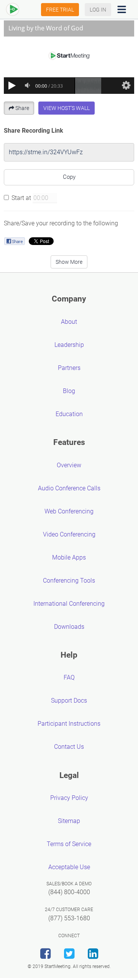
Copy (69, 176)
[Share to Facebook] (14, 241)
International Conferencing (69, 603)
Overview (69, 465)
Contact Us (69, 746)
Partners (69, 368)
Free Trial (60, 10)
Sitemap (69, 821)
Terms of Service (69, 844)
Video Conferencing (69, 534)
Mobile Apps (69, 557)
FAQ (69, 677)
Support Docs (69, 700)
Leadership (69, 344)
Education (69, 414)
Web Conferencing (69, 511)
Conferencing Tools (69, 580)
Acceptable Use (69, 867)
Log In (98, 10)
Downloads (69, 626)
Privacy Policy (69, 797)
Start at (21, 198)
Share (22, 108)
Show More (69, 262)
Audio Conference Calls (69, 488)
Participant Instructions (69, 723)
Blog (69, 391)
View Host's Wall (66, 108)
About (69, 321)
